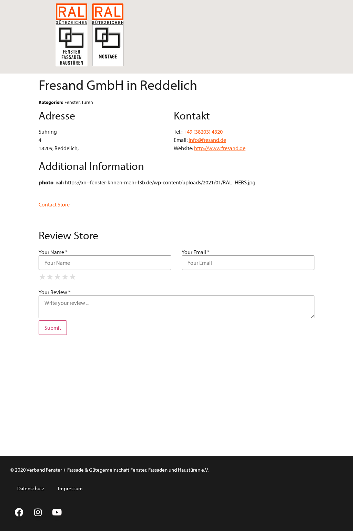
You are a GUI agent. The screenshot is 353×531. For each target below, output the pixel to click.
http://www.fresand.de (219, 148)
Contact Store (54, 204)
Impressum (70, 488)
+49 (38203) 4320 (203, 131)
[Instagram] (38, 512)
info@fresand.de (207, 139)
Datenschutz (30, 488)
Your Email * (196, 252)
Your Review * (55, 292)
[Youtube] (56, 512)
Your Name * (53, 252)
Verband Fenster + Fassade (55, 469)
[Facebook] (19, 512)
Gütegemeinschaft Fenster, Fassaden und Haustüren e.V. (149, 469)
